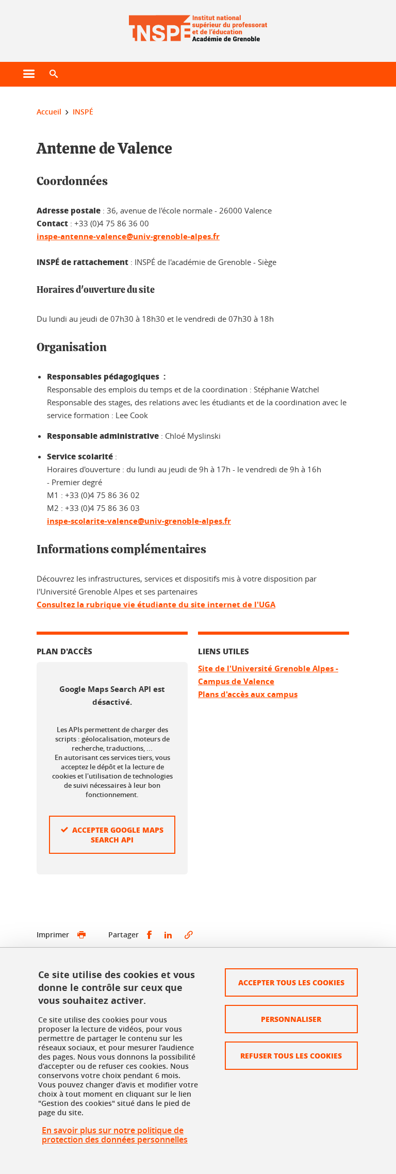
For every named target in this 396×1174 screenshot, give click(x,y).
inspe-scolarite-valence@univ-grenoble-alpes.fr (139, 521)
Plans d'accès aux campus (248, 694)
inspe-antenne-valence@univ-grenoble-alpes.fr (128, 236)
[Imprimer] (81, 935)
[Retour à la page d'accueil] (198, 24)
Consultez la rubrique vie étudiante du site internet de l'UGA (156, 604)
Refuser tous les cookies (291, 1055)
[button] (53, 74)
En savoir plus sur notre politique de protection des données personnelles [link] (115, 1135)
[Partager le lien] (189, 935)
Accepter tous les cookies (291, 982)
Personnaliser (291, 1019)
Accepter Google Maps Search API (117, 834)
